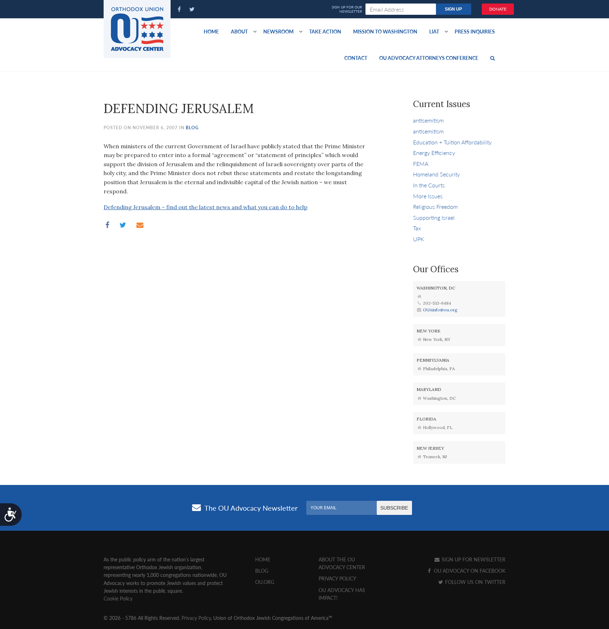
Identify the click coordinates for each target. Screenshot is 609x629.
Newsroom (278, 31)
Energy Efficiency (434, 153)
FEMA (420, 164)
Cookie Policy (118, 598)
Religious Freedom (435, 207)
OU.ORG (264, 581)
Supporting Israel (434, 217)
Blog (192, 128)
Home (211, 31)
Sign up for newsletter (472, 559)
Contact (355, 57)
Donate (497, 9)
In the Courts (429, 185)
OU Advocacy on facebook (468, 570)
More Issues (428, 196)
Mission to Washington (385, 31)
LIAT (434, 31)
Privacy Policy (337, 578)
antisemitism (428, 120)
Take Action (325, 31)
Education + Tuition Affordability (452, 142)
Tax (417, 228)
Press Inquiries (475, 31)
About (239, 31)
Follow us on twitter (474, 581)
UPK (418, 239)
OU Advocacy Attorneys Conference (428, 57)
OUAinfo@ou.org (440, 309)
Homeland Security (436, 174)
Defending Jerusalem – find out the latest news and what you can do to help (205, 207)
